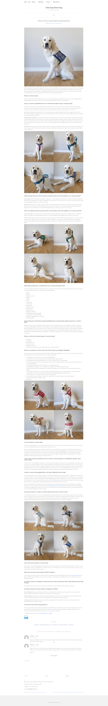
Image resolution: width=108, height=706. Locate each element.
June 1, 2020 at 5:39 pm (33, 637)
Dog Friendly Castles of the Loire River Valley (35, 692)
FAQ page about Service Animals (46, 613)
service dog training (63, 624)
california (36, 624)
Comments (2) (53, 621)
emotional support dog (44, 624)
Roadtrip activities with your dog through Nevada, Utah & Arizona (68, 692)
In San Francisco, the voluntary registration (58, 485)
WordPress (59, 702)
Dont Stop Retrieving (54, 7)
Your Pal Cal (59, 23)
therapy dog (70, 624)
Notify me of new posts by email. (31, 686)
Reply (37, 644)
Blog (54, 15)
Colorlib (52, 702)
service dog (55, 624)
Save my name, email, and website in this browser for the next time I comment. (39, 681)
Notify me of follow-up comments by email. (33, 684)
